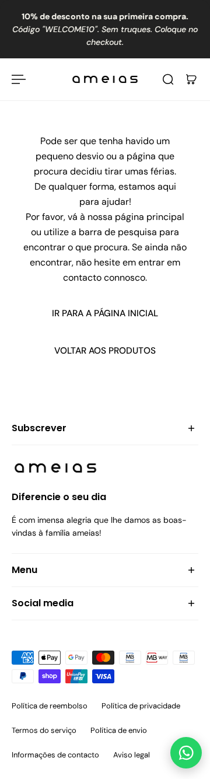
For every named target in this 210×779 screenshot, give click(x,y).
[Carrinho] (191, 79)
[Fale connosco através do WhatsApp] (186, 752)
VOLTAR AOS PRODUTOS (105, 351)
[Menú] (18, 79)
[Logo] (105, 79)
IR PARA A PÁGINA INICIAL (105, 313)
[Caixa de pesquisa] (168, 79)
